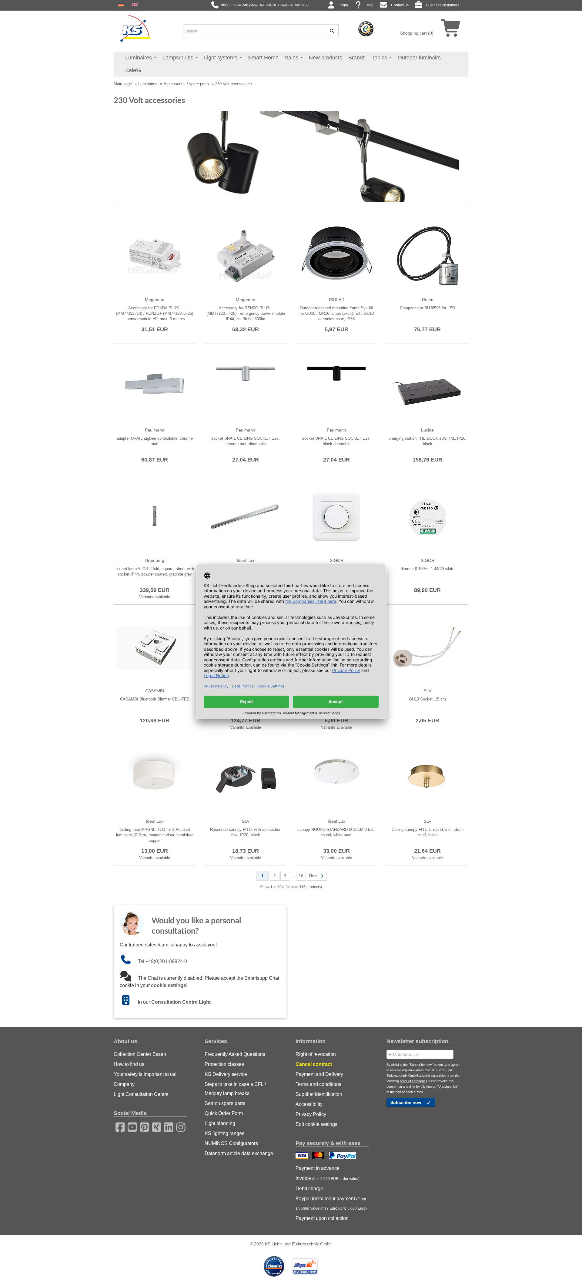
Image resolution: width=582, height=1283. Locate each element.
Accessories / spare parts (186, 84)
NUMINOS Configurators (231, 1143)
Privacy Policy (311, 1114)
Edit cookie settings (316, 1124)
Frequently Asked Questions (235, 1054)
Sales (292, 58)
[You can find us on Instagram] (178, 1126)
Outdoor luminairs (419, 58)
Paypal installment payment (331, 1203)
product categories (413, 1081)
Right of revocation (316, 1054)
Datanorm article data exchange (239, 1153)
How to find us (129, 1064)
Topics (380, 58)
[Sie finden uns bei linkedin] (166, 1126)
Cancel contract (314, 1064)
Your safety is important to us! (145, 1074)
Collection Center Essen (140, 1054)
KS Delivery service (226, 1074)
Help (369, 5)
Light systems (221, 58)
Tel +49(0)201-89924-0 (162, 961)
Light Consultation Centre (141, 1094)
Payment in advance (318, 1168)
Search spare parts (225, 1103)
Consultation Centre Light (181, 1002)
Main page (123, 84)
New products (325, 58)
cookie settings (168, 985)
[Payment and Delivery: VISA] (302, 1156)
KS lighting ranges (224, 1133)
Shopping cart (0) (416, 33)
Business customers (442, 5)
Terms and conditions (318, 1084)
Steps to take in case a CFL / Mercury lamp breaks (235, 1089)
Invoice (328, 1178)
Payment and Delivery (319, 1074)
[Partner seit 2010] (274, 1266)
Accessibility (309, 1104)
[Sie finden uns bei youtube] (130, 1126)
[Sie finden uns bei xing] (154, 1126)
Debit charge (309, 1188)
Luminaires (139, 58)
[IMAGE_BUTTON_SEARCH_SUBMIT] (329, 31)
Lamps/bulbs (178, 58)
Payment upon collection (322, 1218)
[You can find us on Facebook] (118, 1126)
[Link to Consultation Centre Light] (129, 1002)
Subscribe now (406, 1102)
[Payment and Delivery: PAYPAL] (343, 1156)
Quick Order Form (224, 1113)
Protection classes (224, 1064)
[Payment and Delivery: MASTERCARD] (319, 1156)
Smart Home (263, 58)
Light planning (220, 1123)
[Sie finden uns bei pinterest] (142, 1126)
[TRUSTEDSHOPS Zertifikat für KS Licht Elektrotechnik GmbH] (365, 28)
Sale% (133, 70)
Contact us (400, 5)
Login (343, 5)
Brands (357, 58)
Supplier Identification (319, 1094)
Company (124, 1084)
